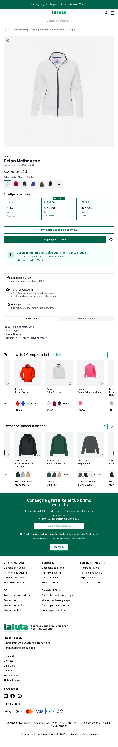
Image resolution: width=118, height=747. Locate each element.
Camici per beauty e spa (55, 605)
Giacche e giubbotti (91, 582)
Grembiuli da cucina (15, 577)
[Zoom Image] (8, 40)
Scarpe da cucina (14, 582)
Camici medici (50, 577)
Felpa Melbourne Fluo (89, 392)
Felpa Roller (84, 463)
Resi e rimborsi (12, 675)
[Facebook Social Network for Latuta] (12, 696)
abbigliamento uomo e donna (48, 29)
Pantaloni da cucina (15, 572)
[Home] (5, 29)
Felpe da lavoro (88, 577)
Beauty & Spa (51, 590)
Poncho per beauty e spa (56, 610)
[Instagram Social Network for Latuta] (19, 695)
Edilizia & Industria (92, 562)
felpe (72, 29)
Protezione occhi (13, 605)
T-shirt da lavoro (89, 567)
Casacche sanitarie (53, 567)
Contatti (9, 660)
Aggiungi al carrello (55, 239)
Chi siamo (9, 665)
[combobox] (59, 21)
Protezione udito (13, 600)
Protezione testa (13, 610)
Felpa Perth (21, 392)
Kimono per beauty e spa (56, 600)
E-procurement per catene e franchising (27, 642)
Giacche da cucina (14, 567)
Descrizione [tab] (31, 318)
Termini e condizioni (30, 734)
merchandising (20, 29)
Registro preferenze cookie (84, 734)
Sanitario (48, 562)
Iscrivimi (59, 547)
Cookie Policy (62, 734)
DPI (6, 590)
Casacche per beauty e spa (57, 595)
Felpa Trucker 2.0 (56, 463)
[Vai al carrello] (112, 13)
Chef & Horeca (14, 562)
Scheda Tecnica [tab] (86, 318)
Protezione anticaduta (17, 595)
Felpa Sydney (54, 392)
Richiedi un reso (13, 680)
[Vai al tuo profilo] (106, 13)
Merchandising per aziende (19, 647)
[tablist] (59, 318)
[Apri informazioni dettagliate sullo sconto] (29, 194)
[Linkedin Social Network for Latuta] (6, 696)
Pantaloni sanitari (52, 572)
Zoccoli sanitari (50, 582)
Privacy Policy (48, 734)
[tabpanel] (59, 332)
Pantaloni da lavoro (91, 572)
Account (9, 670)
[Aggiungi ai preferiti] (111, 239)
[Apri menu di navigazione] (5, 13)
